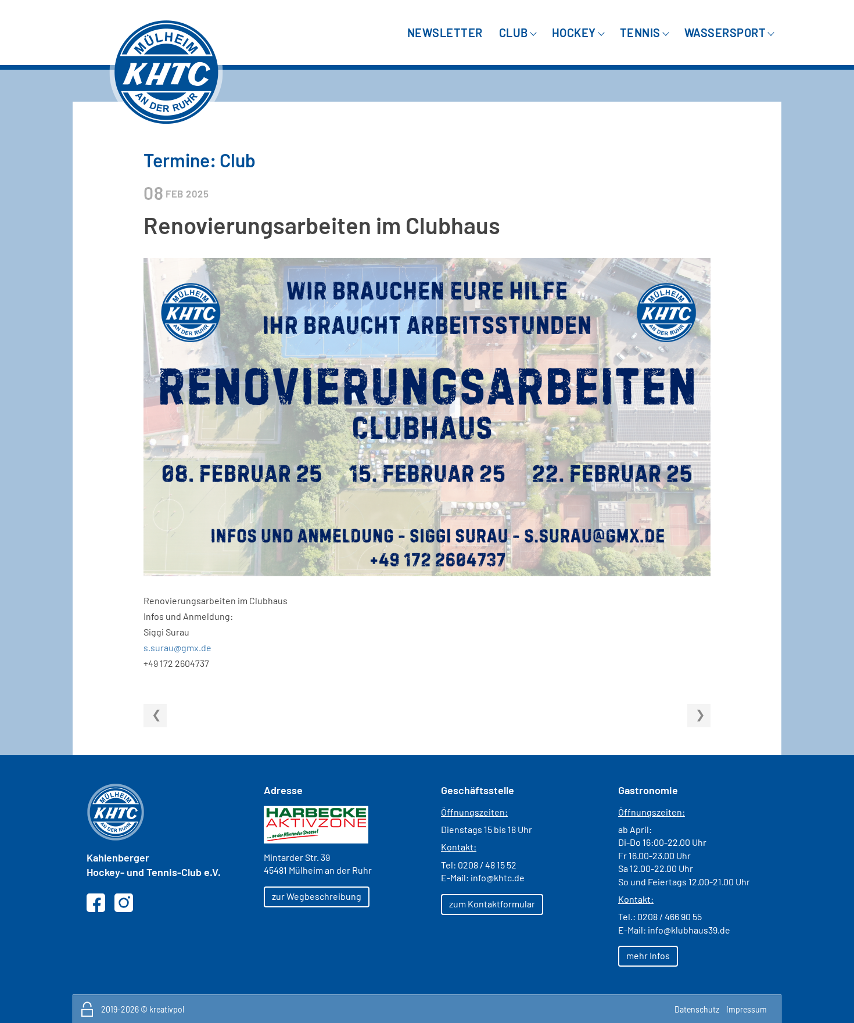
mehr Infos (648, 955)
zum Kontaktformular (492, 903)
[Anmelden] (87, 1009)
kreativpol (166, 1009)
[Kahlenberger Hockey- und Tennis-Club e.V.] (166, 72)
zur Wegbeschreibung (316, 896)
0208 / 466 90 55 (669, 916)
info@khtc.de (498, 877)
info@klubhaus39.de (689, 929)
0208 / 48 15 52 (487, 864)
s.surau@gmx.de (177, 647)
